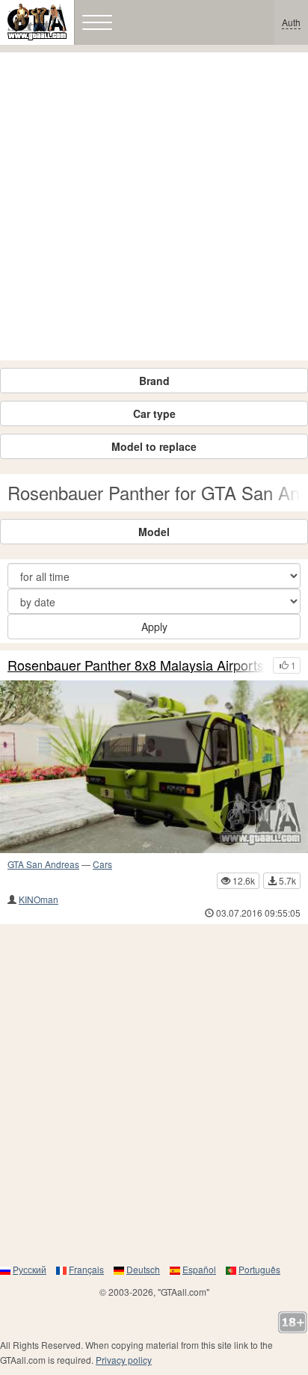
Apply (154, 626)
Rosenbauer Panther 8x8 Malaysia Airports (135, 665)
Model (154, 531)
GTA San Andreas (43, 864)
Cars (102, 864)
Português (259, 1269)
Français (86, 1269)
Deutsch (143, 1269)
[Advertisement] (154, 206)
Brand (154, 380)
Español (199, 1269)
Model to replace (154, 446)
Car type (154, 413)
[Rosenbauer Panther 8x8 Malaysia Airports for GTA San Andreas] (154, 767)
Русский (29, 1269)
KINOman (38, 899)
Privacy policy (124, 1359)
